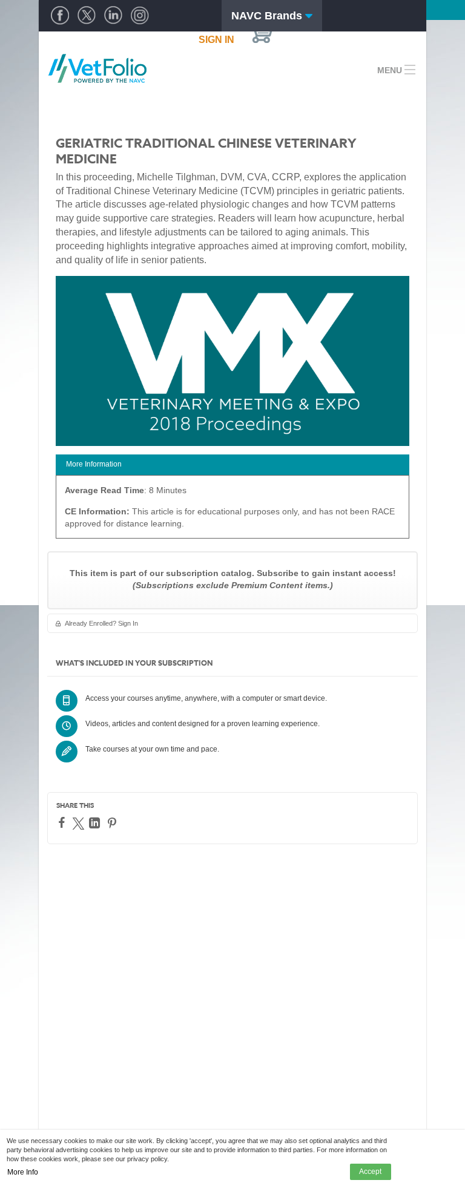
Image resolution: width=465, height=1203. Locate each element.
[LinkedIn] (96, 823)
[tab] (232, 465)
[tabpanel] (232, 511)
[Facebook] (63, 822)
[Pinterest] (113, 823)
